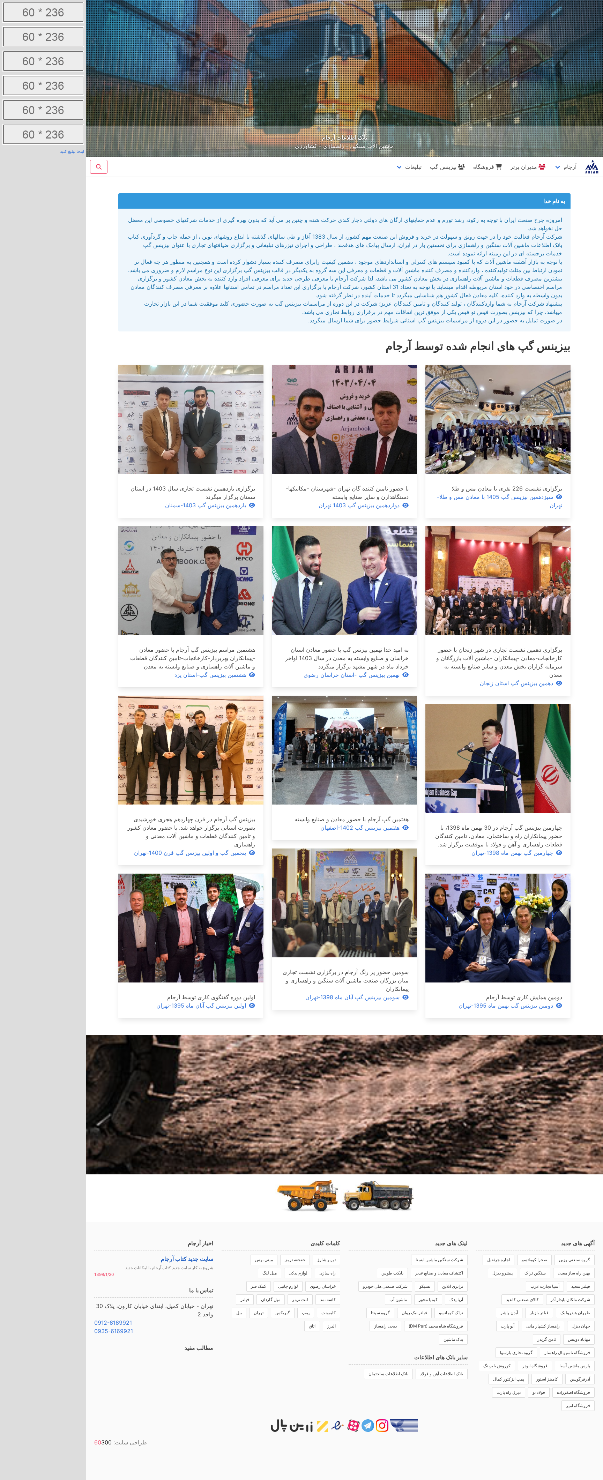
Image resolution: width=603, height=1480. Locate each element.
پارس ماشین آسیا (574, 1365)
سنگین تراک (535, 1273)
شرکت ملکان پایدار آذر (570, 1299)
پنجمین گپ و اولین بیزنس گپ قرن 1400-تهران (190, 852)
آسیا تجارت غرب (544, 1286)
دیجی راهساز (385, 1326)
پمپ (306, 1312)
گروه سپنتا (380, 1312)
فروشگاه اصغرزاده (573, 1392)
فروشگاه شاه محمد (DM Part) (436, 1326)
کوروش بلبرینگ (497, 1365)
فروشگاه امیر (578, 1405)
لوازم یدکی (298, 1273)
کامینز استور (547, 1379)
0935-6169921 (113, 1331)
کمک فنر (258, 1286)
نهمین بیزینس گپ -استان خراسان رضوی (352, 674)
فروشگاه (483, 166)
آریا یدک (456, 1299)
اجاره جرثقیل (498, 1259)
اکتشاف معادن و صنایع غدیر (439, 1273)
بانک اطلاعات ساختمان (388, 1373)
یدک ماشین (453, 1339)
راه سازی (327, 1273)
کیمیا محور (428, 1299)
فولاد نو (539, 1392)
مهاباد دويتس (579, 1339)
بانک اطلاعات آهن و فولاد (441, 1373)
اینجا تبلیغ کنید (72, 151)
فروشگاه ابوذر (535, 1365)
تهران (258, 1312)
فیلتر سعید (580, 1286)
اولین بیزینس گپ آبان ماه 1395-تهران (201, 1005)
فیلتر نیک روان (414, 1312)
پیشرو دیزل (502, 1273)
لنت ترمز (300, 1299)
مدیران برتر (523, 166)
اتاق (312, 1326)
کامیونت (328, 1312)
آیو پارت (507, 1326)
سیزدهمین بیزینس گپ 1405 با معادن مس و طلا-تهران (499, 501)
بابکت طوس (392, 1273)
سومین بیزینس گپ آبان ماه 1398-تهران (352, 997)
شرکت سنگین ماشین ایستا (439, 1259)
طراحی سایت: (120, 1442)
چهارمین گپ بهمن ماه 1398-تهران (512, 852)
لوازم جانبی (288, 1286)
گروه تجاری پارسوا (516, 1352)
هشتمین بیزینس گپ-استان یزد (210, 674)
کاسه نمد (328, 1299)
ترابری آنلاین (452, 1286)
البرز (331, 1326)
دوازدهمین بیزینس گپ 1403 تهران (359, 505)
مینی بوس (264, 1259)
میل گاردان (270, 1299)
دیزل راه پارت (509, 1392)
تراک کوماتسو (451, 1312)
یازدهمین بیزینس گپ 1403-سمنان (205, 505)
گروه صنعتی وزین (574, 1259)
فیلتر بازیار (539, 1312)
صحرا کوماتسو (534, 1259)
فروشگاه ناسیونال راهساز (567, 1352)
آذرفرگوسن (580, 1379)
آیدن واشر (509, 1312)
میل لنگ (269, 1273)
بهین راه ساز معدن (574, 1273)
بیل (239, 1312)
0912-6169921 (113, 1322)
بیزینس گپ (443, 166)
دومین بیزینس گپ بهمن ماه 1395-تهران (506, 1005)
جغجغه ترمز (295, 1259)
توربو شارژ (326, 1259)
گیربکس (282, 1312)
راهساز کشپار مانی (543, 1326)
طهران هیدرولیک (575, 1312)
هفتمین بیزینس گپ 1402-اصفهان (360, 827)
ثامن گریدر (546, 1339)
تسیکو (424, 1286)
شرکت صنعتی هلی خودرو (385, 1286)
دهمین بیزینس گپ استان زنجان (516, 683)
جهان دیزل (581, 1326)
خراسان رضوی (323, 1286)
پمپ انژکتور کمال (508, 1379)
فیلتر (244, 1299)
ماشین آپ (398, 1299)
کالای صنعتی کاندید (522, 1299)
